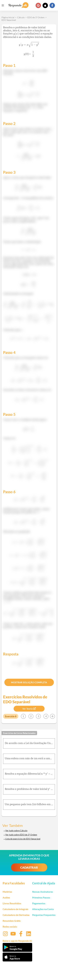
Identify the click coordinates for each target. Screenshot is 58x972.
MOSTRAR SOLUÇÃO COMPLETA (29, 682)
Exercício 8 (10, 716)
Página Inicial (8, 17)
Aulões (6, 897)
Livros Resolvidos (12, 903)
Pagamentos (38, 903)
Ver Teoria (27, 708)
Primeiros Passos (41, 897)
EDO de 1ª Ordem (36, 17)
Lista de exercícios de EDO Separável (22, 838)
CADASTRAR (29, 867)
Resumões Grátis (12, 920)
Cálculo (21, 17)
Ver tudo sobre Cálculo (16, 830)
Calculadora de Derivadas (16, 915)
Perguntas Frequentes (44, 915)
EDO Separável (9, 20)
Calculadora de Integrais (15, 909)
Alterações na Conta (43, 909)
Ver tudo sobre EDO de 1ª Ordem (21, 834)
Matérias (7, 891)
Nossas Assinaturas (42, 891)
